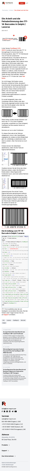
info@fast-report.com (9, 409)
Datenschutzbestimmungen (9, 462)
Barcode (23, 320)
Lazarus (9, 320)
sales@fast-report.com (9, 419)
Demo (21, 3)
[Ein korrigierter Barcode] (15, 113)
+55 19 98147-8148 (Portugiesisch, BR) (14, 429)
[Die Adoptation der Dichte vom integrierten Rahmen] (15, 183)
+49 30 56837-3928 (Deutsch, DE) (12, 427)
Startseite (5, 10)
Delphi (4, 323)
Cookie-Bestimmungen (8, 464)
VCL (4, 320)
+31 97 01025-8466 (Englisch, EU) (12, 424)
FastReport (16, 320)
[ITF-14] (15, 39)
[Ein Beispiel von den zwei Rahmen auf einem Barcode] (15, 218)
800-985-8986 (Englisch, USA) (11, 421)
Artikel (11, 10)
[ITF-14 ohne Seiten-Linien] (15, 159)
